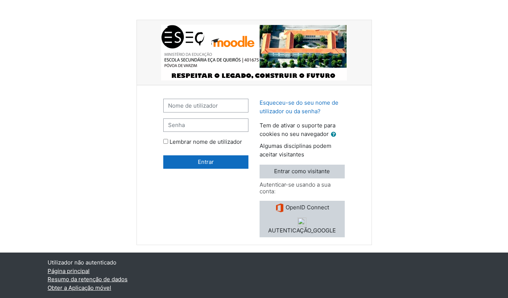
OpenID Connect (306, 207)
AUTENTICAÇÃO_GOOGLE (302, 230)
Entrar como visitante (302, 171)
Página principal (69, 271)
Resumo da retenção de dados (88, 279)
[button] (335, 134)
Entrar (206, 161)
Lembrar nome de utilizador (206, 141)
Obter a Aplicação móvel (79, 287)
